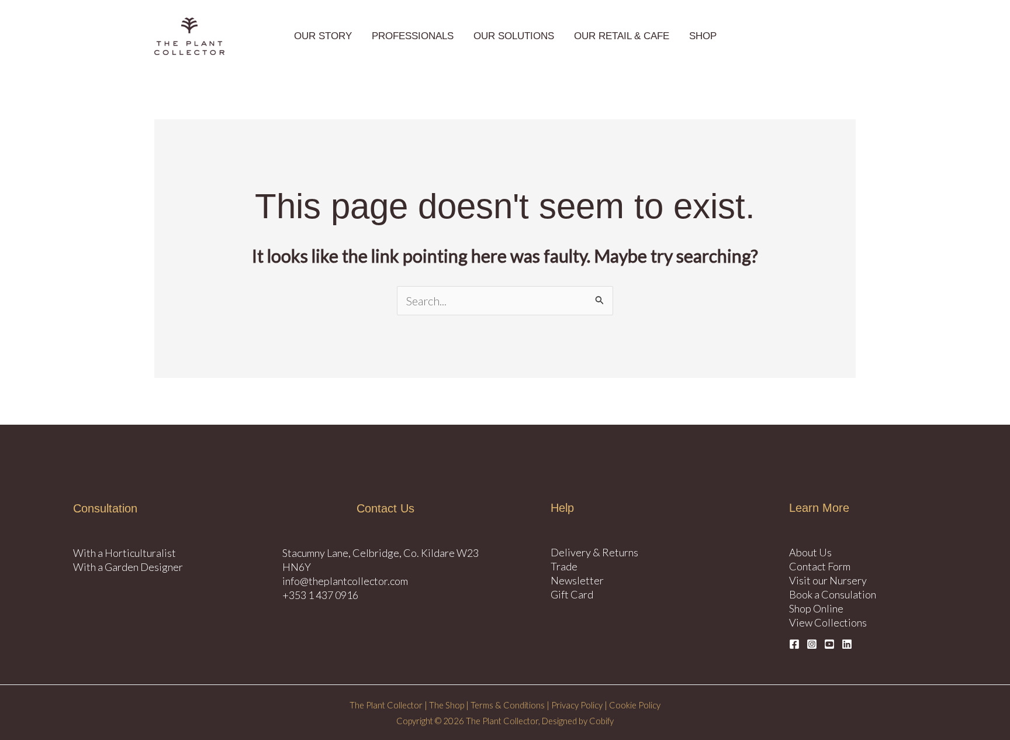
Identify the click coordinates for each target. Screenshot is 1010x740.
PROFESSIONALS (413, 36)
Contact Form (819, 566)
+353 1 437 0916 (320, 594)
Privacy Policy (577, 705)
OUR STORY (323, 36)
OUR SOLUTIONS (513, 36)
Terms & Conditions (508, 705)
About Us (810, 552)
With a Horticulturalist (124, 552)
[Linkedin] (847, 644)
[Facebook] (794, 644)
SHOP (703, 36)
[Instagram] (812, 644)
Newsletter (577, 580)
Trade (564, 566)
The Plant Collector (386, 705)
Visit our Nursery (828, 580)
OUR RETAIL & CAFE (621, 36)
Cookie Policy (633, 705)
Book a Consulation (832, 594)
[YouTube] (829, 644)
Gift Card (572, 594)
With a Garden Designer (128, 566)
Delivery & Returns (594, 552)
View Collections (828, 622)
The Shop (446, 705)
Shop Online (816, 608)
